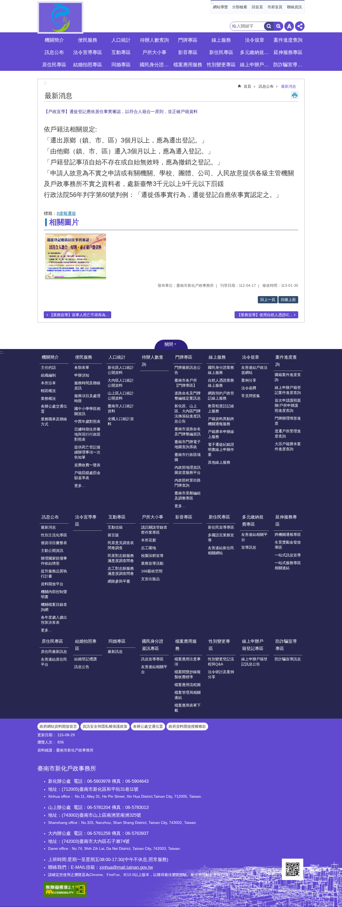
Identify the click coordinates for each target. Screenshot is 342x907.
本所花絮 (148, 540)
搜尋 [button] (269, 26)
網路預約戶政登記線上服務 (221, 395)
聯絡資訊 (294, 7)
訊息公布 (266, 86)
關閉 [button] (169, 344)
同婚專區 (117, 641)
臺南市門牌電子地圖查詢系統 (187, 444)
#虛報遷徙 (66, 213)
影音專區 (187, 52)
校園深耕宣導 (152, 555)
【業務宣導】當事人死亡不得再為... (79, 315)
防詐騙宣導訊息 (288, 659)
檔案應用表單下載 (187, 707)
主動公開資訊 (52, 550)
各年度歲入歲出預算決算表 (54, 620)
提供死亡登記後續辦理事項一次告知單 (87, 452)
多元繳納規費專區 (252, 520)
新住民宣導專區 (221, 527)
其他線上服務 (219, 462)
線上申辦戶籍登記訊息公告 (254, 661)
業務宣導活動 (152, 563)
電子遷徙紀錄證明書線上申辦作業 (221, 449)
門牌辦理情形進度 (288, 420)
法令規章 (250, 357)
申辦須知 (81, 375)
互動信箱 (115, 527)
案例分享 (248, 380)
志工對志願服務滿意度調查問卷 (121, 571)
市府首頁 (274, 7)
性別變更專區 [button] (221, 64)
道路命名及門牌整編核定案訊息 (187, 395)
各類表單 (81, 367)
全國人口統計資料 (121, 421)
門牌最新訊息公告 (187, 370)
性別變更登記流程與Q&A (221, 661)
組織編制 (48, 375)
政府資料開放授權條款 (187, 726)
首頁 (247, 86)
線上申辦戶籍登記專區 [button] (255, 64)
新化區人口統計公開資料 (121, 370)
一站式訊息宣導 (288, 555)
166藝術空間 (151, 571)
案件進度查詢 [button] (288, 40)
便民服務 (83, 357)
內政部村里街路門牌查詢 (187, 482)
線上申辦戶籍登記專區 (252, 645)
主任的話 (48, 367)
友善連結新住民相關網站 (221, 550)
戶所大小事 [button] (154, 52)
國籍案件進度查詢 (288, 377)
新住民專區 (219, 517)
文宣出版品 (150, 579)
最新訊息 (115, 651)
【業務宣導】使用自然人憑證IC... (265, 315)
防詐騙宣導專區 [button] (288, 64)
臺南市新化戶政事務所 (60, 17)
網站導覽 (220, 7)
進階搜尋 (278, 26)
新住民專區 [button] (221, 52)
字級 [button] (289, 26)
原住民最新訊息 (54, 651)
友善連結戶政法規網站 (254, 370)
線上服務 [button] (221, 40)
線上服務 (217, 357)
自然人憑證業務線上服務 (221, 382)
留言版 (113, 535)
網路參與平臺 (119, 581)
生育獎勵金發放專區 (288, 544)
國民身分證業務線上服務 (221, 370)
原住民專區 (52, 641)
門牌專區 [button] (187, 40)
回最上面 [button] (288, 299)
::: (212, 2)
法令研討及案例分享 (221, 674)
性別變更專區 (219, 645)
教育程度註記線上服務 (221, 408)
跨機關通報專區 (288, 534)
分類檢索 (239, 7)
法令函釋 (248, 388)
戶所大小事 (152, 517)
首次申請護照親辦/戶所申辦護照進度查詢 (288, 405)
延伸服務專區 (286, 520)
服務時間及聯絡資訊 (87, 385)
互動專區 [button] (121, 52)
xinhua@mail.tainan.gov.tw (126, 867)
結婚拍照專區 (85, 645)
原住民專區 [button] (54, 64)
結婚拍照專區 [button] (87, 64)
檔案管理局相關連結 (187, 695)
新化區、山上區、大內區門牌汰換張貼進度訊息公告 (187, 413)
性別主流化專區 (54, 535)
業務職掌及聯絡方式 (54, 421)
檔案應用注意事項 (187, 661)
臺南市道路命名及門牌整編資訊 (187, 431)
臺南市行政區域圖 (187, 457)
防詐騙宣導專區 (286, 645)
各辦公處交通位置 (54, 408)
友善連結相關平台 (254, 537)
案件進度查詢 (286, 361)
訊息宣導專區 (152, 659)
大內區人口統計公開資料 (121, 382)
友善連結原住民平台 (54, 661)
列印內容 (294, 95)
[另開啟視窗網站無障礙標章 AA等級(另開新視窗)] (65, 895)
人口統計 (117, 357)
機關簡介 (50, 357)
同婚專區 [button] (121, 64)
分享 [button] (300, 26)
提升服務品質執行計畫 (54, 573)
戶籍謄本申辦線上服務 (221, 434)
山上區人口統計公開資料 (121, 395)
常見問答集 (250, 396)
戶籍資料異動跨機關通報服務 (221, 421)
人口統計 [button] (121, 40)
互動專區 (117, 517)
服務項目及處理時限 (87, 398)
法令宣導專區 (87, 52)
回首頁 (257, 7)
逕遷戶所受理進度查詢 (288, 433)
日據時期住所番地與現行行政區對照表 (87, 434)
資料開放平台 (52, 584)
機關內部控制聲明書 (54, 594)
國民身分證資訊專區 (152, 645)
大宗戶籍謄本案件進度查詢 (288, 446)
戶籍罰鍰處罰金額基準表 (87, 475)
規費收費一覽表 (87, 465)
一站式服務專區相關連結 (288, 565)
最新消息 (288, 86)
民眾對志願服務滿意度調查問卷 (121, 558)
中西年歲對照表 (87, 421)
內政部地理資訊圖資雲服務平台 (187, 470)
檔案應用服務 (186, 645)
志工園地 (148, 548)
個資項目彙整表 (54, 543)
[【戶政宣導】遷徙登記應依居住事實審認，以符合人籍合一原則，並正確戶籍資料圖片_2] (292, 869)
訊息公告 (81, 667)
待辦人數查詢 (154, 40)
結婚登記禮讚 (85, 659)
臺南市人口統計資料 (121, 408)
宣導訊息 (248, 547)
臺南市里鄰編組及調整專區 (187, 495)
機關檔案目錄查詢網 (54, 607)
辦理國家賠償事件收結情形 (54, 560)
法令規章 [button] (254, 40)
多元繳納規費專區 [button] (255, 52)
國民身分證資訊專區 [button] (155, 64)
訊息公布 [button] (54, 52)
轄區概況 (48, 391)
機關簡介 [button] (54, 40)
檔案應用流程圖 (187, 685)
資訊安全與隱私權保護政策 (105, 726)
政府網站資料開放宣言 (58, 726)
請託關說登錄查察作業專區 (154, 529)
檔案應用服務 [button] (187, 64)
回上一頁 (267, 299)
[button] (75, 256)
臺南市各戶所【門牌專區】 (185, 382)
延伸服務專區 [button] (288, 52)
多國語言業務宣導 (221, 537)
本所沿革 (48, 383)
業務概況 (48, 398)
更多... (79, 485)
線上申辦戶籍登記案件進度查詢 (288, 390)
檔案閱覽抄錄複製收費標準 (187, 674)
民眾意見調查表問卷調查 (121, 545)
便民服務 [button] (87, 40)
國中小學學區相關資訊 (87, 411)
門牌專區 (183, 357)
